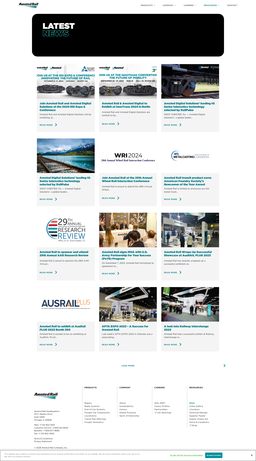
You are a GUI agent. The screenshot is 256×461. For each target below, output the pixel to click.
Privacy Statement (43, 441)
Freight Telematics (94, 422)
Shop (194, 425)
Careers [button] (189, 5)
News (192, 403)
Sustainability (126, 406)
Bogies (88, 403)
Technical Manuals (198, 412)
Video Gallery (196, 406)
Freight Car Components (97, 412)
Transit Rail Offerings (95, 419)
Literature (194, 409)
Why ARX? (159, 403)
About (122, 403)
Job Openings (163, 412)
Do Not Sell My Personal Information (186, 455)
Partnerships (160, 409)
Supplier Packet (197, 416)
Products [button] (147, 5)
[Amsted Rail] (46, 400)
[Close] (252, 455)
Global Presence (127, 412)
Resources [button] (210, 5)
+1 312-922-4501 (47, 425)
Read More (46, 125)
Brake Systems (92, 406)
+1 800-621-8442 (60, 428)
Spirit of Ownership (129, 416)
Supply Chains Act (198, 419)
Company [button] (168, 5)
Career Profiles (162, 406)
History (123, 409)
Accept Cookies (214, 455)
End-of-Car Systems (95, 409)
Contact (232, 5)
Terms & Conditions (43, 438)
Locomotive (91, 416)
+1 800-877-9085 (51, 430)
